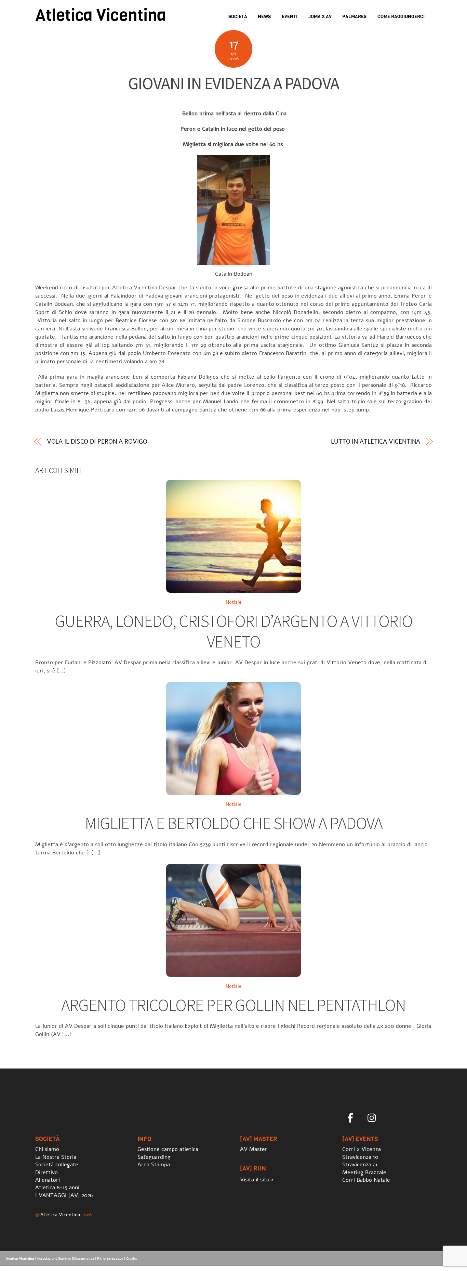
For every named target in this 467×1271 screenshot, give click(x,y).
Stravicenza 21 (359, 1164)
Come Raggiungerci (401, 16)
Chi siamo (47, 1149)
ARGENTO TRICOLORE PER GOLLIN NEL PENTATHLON (233, 1005)
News (264, 16)
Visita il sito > (257, 1179)
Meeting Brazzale (364, 1172)
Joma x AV (320, 16)
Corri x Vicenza (361, 1149)
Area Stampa (153, 1164)
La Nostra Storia (55, 1157)
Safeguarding (154, 1157)
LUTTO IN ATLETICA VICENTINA (376, 441)
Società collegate (56, 1164)
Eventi (289, 16)
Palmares (354, 16)
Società (237, 16)
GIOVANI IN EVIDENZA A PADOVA (233, 83)
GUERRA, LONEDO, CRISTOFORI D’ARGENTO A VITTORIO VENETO (233, 631)
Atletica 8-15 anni (57, 1187)
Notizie (234, 602)
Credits (131, 1258)
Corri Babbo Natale (366, 1180)
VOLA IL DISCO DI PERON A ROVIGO (97, 441)
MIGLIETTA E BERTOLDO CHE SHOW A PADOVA (233, 823)
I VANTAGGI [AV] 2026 (64, 1195)
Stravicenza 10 (360, 1157)
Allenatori (47, 1180)
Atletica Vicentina (60, 1214)
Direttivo (46, 1172)
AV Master (253, 1149)
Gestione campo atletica (167, 1149)
